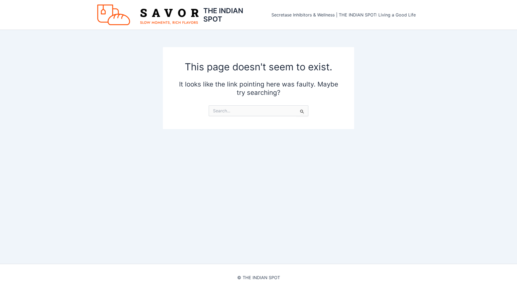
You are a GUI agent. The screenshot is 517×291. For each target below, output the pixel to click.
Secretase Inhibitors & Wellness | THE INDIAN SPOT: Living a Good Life (343, 15)
